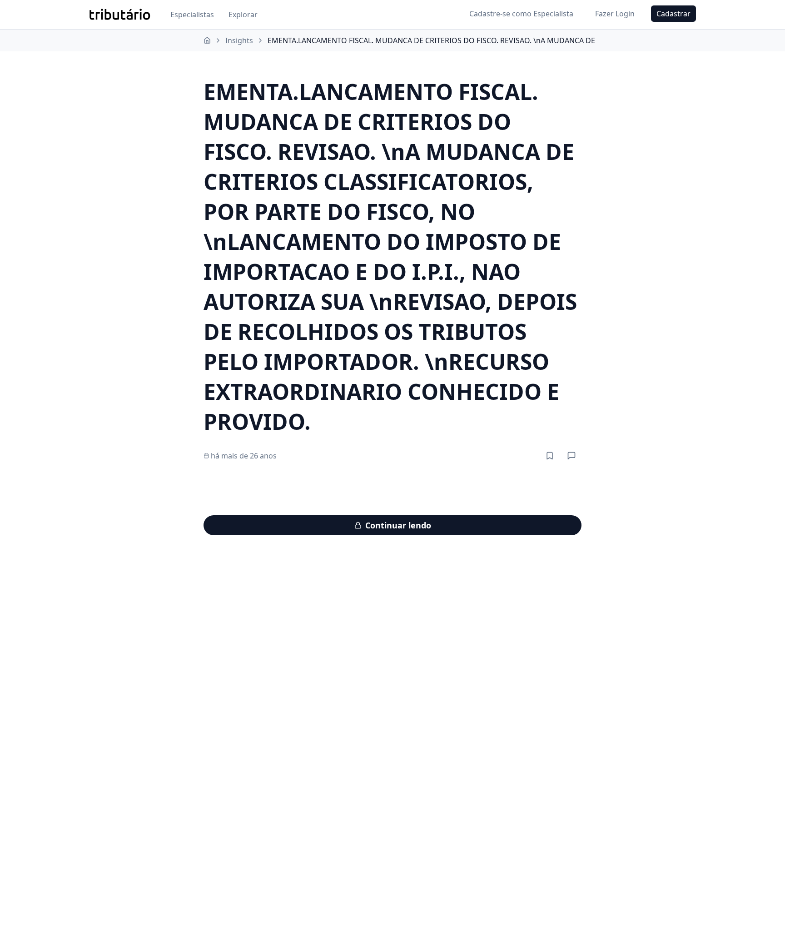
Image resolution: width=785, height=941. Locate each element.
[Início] (207, 40)
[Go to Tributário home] (119, 14)
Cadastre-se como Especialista (521, 14)
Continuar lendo (398, 525)
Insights (239, 40)
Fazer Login (615, 14)
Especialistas (192, 15)
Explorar (243, 15)
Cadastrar (673, 14)
